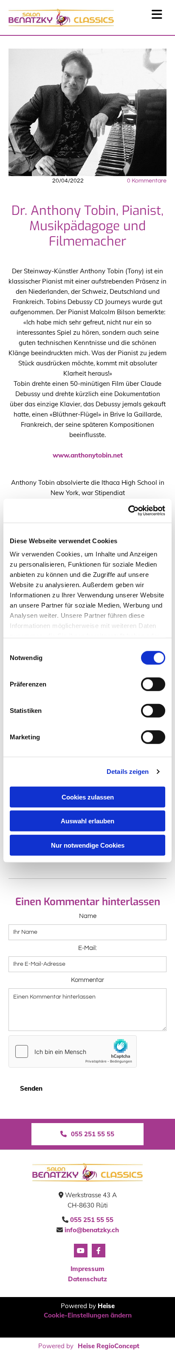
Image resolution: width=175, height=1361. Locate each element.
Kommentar (87, 980)
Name (87, 916)
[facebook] (98, 1250)
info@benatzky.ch (92, 1230)
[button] (87, 1134)
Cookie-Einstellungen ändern (88, 1315)
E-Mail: (87, 948)
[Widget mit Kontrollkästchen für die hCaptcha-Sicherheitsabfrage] (72, 1051)
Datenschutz (87, 1279)
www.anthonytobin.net (88, 455)
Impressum (87, 1269)
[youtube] (81, 1250)
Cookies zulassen (88, 796)
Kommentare (147, 181)
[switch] (153, 684)
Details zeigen (128, 771)
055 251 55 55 (91, 1220)
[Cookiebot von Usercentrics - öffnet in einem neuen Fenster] (128, 510)
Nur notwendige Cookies (87, 844)
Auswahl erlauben (87, 821)
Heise (106, 1306)
